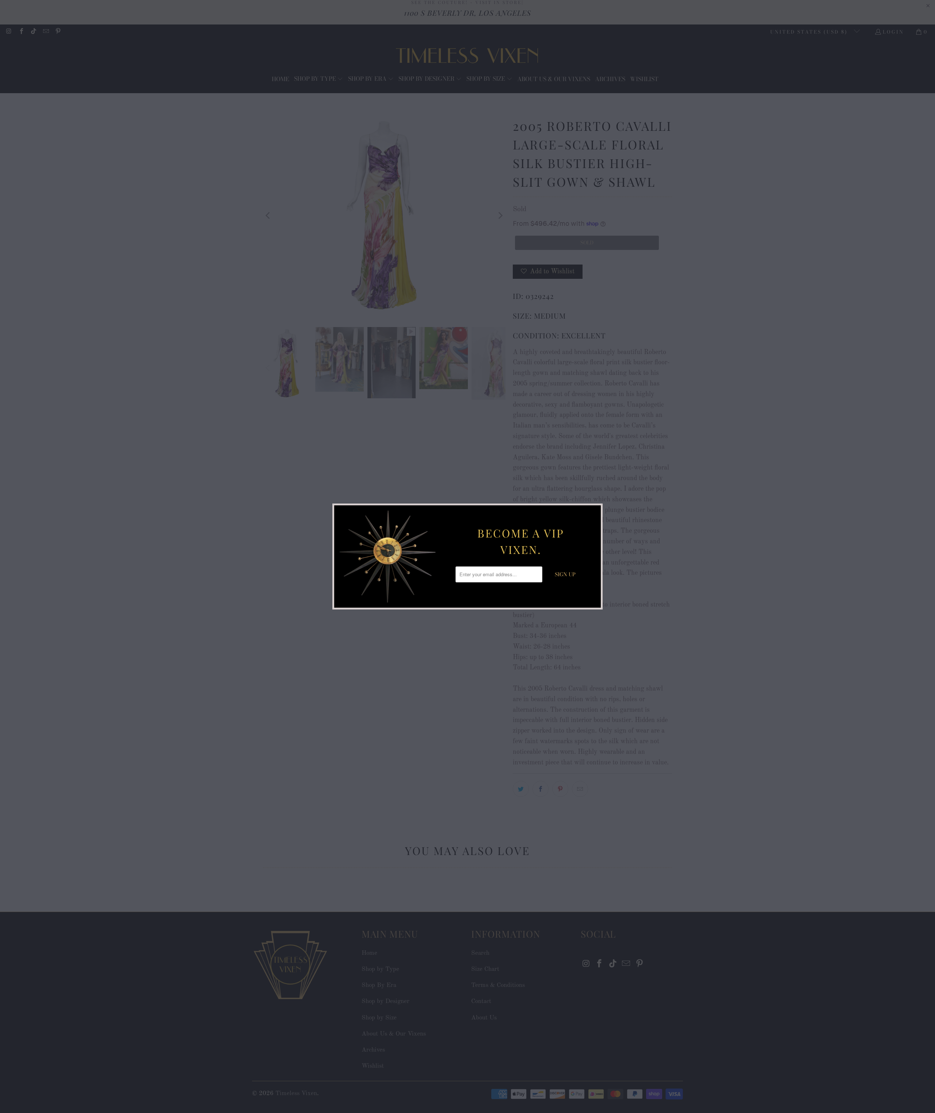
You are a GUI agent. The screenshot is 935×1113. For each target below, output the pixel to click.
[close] (594, 511)
